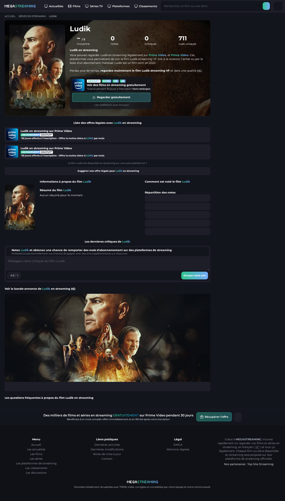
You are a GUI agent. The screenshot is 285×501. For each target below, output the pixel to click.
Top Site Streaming (260, 464)
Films (76, 6)
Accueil (10, 16)
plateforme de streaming (242, 458)
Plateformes (121, 6)
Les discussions (36, 472)
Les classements (36, 468)
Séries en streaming (32, 16)
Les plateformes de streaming (36, 463)
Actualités (56, 6)
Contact (107, 458)
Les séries (36, 458)
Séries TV (96, 6)
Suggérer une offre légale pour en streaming (108, 170)
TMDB (123, 486)
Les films (36, 454)
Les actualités (36, 449)
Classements (148, 6)
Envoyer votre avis (195, 275)
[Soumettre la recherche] (266, 6)
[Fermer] (238, 417)
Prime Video (157, 55)
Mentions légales (178, 449)
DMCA (178, 444)
